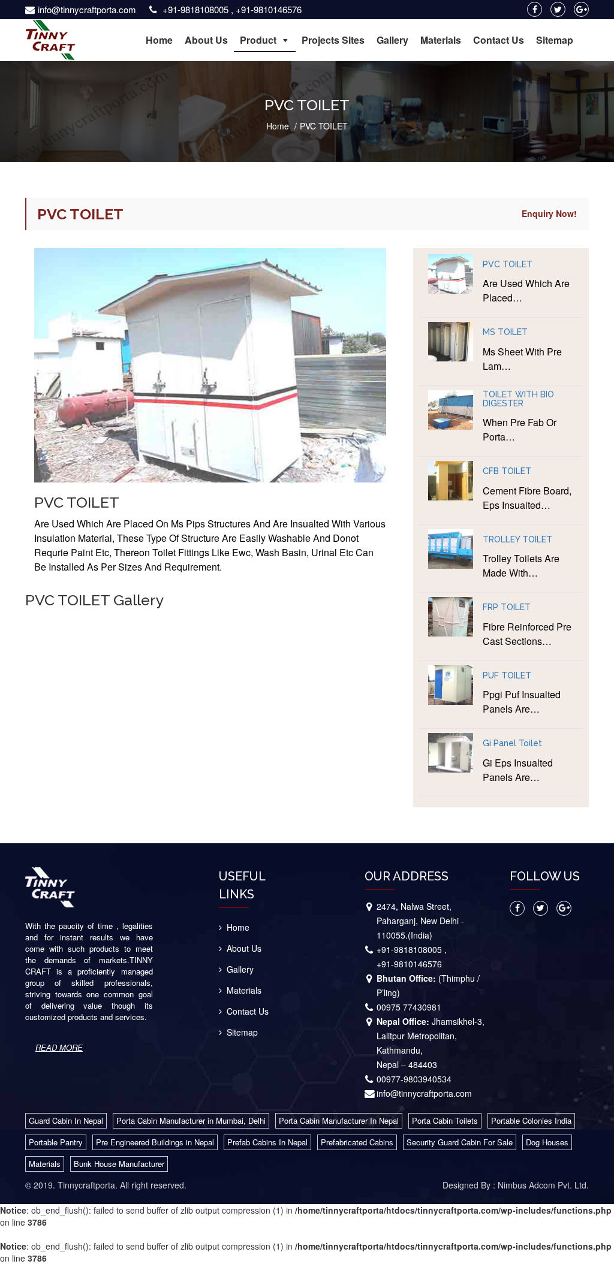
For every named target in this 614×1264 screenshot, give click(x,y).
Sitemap (554, 40)
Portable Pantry (56, 1142)
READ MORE (59, 1047)
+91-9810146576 (269, 9)
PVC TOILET (507, 264)
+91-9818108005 (195, 9)
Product (258, 40)
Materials (440, 40)
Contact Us (498, 40)
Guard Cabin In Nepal (66, 1120)
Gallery (392, 40)
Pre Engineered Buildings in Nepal (155, 1142)
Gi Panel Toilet (512, 743)
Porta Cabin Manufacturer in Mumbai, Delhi (191, 1120)
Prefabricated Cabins (357, 1142)
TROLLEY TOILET (517, 539)
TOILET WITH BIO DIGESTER (518, 399)
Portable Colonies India (531, 1120)
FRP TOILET (507, 607)
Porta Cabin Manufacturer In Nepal (339, 1120)
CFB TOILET (507, 471)
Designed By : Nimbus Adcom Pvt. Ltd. (516, 1185)
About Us (206, 40)
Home (159, 40)
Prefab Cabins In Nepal (267, 1142)
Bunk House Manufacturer (119, 1163)
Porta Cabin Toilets (445, 1120)
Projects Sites (333, 40)
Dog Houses (547, 1142)
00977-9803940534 (414, 1079)
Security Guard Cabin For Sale (460, 1142)
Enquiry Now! (549, 213)
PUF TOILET (507, 675)
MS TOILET (505, 332)
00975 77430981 (409, 1007)
